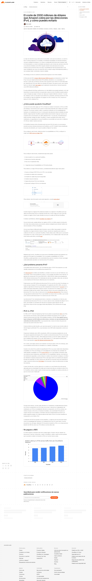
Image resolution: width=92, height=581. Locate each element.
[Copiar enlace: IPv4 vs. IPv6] (23, 311)
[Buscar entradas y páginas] (73, 2)
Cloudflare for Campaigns (43, 554)
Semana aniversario (33, 6)
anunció (62, 286)
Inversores (21, 574)
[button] (46, 143)
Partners (21, 554)
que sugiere (38, 85)
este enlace (56, 199)
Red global (21, 580)
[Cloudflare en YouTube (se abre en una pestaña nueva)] (40, 485)
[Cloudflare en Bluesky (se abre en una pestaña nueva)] (47, 485)
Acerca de (21, 570)
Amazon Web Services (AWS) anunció (43, 78)
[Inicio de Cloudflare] (7, 2)
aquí (41, 236)
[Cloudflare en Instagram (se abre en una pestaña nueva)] (42, 485)
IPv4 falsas (41, 361)
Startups (21, 558)
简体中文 (63, 28)
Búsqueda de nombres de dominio (27, 562)
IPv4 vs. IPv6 (82, 15)
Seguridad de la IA (76, 554)
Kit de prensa (22, 578)
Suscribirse (54, 497)
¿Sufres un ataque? (23, 560)
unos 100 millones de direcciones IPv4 (44, 340)
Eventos (56, 561)
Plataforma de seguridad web (79, 563)
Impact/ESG (39, 558)
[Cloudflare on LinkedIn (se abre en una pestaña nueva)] (38, 485)
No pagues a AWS (83, 16)
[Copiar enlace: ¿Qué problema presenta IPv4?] (23, 264)
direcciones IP (29, 272)
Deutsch (51, 28)
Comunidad (57, 574)
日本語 (59, 28)
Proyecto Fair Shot (41, 556)
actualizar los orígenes (45, 218)
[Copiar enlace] (8, 468)
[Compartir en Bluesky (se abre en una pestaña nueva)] (11, 466)
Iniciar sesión (78, 2)
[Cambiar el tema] (72, 2)
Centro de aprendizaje (59, 572)
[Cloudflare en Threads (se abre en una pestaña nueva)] (50, 485)
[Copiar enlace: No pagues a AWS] (23, 429)
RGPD (38, 574)
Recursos (49, 2)
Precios (55, 2)
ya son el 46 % (45, 352)
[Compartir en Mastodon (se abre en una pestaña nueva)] (3, 468)
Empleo (21, 572)
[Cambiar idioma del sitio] (69, 2)
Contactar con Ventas (86, 2)
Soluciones (43, 2)
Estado (55, 557)
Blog (55, 563)
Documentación (58, 570)
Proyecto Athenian (41, 552)
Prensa (21, 576)
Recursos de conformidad (43, 570)
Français (55, 28)
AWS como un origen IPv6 (35, 133)
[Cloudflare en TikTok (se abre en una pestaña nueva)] (52, 485)
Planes (20, 550)
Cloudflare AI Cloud (76, 552)
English (46, 28)
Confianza (39, 572)
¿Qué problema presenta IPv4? (84, 12)
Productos (36, 2)
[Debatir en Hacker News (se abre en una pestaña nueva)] (3, 466)
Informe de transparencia (43, 578)
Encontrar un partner (24, 556)
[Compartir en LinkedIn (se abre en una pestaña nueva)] (8, 466)
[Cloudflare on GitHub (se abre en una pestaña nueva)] (45, 485)
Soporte (56, 559)
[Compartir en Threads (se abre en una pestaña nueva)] (6, 468)
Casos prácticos (58, 555)
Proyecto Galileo (41, 550)
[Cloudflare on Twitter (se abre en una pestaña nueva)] (35, 485)
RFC (61, 313)
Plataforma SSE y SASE (77, 550)
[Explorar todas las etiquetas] (67, 7)
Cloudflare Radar (58, 553)
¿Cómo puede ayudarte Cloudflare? (84, 9)
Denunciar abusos (41, 580)
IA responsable (40, 576)
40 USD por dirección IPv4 (53, 292)
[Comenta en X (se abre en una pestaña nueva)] (6, 466)
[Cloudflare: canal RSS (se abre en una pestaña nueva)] (33, 485)
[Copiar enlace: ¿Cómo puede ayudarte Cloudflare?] (23, 104)
